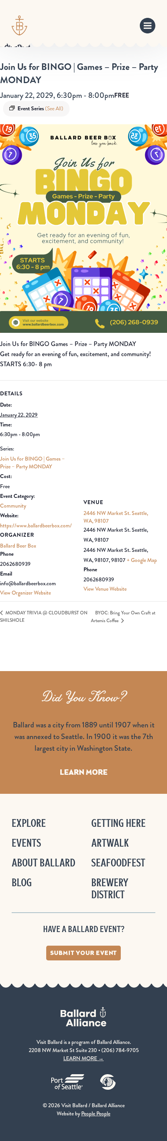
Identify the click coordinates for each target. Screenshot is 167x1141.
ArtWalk (110, 843)
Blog (22, 883)
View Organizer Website (25, 593)
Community (13, 506)
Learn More (84, 772)
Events (26, 843)
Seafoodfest (118, 863)
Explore (29, 823)
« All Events (15, 44)
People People (95, 1113)
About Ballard (43, 863)
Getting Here (118, 823)
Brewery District (109, 889)
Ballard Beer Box (18, 546)
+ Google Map (142, 560)
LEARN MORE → (83, 1058)
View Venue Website (105, 589)
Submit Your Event (83, 953)
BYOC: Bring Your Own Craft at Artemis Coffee (123, 617)
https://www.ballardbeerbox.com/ (36, 525)
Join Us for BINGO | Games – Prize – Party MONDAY (32, 462)
